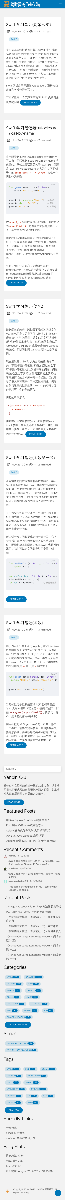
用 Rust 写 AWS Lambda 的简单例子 (28, 820)
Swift (14, 39)
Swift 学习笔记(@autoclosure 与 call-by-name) (32, 131)
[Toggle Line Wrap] (46, 179)
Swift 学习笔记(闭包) (24, 307)
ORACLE (13, 1103)
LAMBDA (13, 1096)
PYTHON (13, 984)
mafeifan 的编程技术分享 (21, 1138)
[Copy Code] (34, 179)
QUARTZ (33, 991)
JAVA (12, 977)
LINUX (31, 997)
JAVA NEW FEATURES (19, 1043)
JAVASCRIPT (15, 1089)
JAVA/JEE (33, 977)
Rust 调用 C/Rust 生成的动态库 (24, 825)
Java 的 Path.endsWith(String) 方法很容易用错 (33, 906)
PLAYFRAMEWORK (18, 1017)
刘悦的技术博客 (15, 1133)
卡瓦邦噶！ (12, 1128)
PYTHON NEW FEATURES (20, 1050)
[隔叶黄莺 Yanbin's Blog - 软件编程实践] (29, 4)
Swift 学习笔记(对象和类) (28, 25)
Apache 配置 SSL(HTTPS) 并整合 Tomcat (31, 841)
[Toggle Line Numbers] (40, 179)
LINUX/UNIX (15, 1004)
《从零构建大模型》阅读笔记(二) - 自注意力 (32, 926)
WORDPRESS (36, 1076)
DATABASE (38, 1004)
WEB (32, 984)
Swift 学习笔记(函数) (24, 623)
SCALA (12, 997)
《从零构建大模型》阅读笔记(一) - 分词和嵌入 (33, 931)
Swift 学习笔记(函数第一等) (30, 458)
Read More (30, 102)
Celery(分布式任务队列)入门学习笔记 (28, 830)
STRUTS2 (37, 1089)
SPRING (30, 1011)
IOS (47, 1011)
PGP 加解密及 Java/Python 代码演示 (28, 912)
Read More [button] (13, 802)
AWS (11, 1011)
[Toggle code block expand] (52, 179)
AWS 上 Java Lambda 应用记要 (25, 835)
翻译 (29, 1069)
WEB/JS (12, 991)
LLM (47, 1096)
